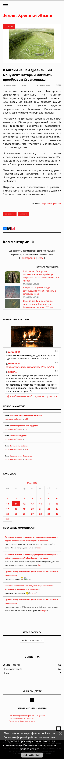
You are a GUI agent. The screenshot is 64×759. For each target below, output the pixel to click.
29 (48, 513)
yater (27, 449)
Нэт (26, 429)
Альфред (43, 610)
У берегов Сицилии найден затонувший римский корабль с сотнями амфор (39, 290)
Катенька (28, 459)
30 (57, 513)
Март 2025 (32, 483)
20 (32, 508)
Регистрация (28, 258)
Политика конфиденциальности (22, 721)
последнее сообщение (13, 419)
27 (32, 513)
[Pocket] (13, 228)
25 (16, 513)
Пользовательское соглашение (21, 718)
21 (40, 508)
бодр (39, 548)
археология (9, 214)
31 (7, 519)
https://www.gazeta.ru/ (51, 203)
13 (32, 503)
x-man (34, 593)
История (23, 214)
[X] (9, 228)
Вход (40, 258)
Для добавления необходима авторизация (32, 396)
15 (48, 503)
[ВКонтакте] (5, 228)
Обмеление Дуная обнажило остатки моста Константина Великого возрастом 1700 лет (38, 304)
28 (40, 513)
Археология (43, 85)
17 (7, 508)
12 (24, 503)
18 (16, 508)
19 (24, 508)
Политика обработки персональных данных (27, 715)
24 (7, 513)
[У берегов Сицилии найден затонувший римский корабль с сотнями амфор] (12, 297)
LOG (26, 419)
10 (7, 503)
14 (40, 503)
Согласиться (32, 755)
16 (57, 503)
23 (57, 508)
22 (48, 508)
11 (16, 503)
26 (24, 513)
